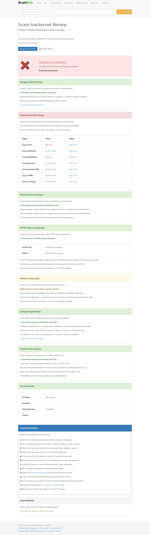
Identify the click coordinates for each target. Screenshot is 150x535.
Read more (73, 145)
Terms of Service (54, 531)
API (45, 3)
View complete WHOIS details (31, 339)
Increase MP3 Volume (26, 531)
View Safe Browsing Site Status (32, 105)
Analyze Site (124, 12)
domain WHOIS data (39, 473)
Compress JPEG (56, 528)
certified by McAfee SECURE (53, 485)
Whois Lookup (81, 3)
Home (38, 3)
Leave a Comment (28, 49)
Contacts (104, 3)
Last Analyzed (55, 3)
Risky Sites (69, 3)
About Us (94, 3)
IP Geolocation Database (27, 528)
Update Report (47, 49)
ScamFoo (32, 525)
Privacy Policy (41, 531)
